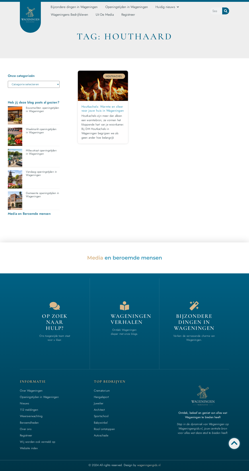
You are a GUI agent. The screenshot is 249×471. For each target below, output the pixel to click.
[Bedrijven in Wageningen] (124, 305)
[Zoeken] (225, 10)
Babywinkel (101, 423)
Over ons (25, 429)
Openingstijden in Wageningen (126, 7)
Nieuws (24, 403)
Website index (29, 448)
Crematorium (102, 390)
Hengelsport (101, 397)
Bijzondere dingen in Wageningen (74, 7)
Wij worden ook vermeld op (37, 442)
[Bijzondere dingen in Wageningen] (194, 305)
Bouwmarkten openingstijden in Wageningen (42, 109)
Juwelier (99, 403)
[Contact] (54, 305)
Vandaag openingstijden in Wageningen (41, 173)
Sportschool (101, 416)
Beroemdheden (29, 423)
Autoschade (101, 435)
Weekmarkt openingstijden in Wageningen (41, 130)
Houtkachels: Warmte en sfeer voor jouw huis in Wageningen (102, 108)
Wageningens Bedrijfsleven (69, 14)
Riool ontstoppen (104, 429)
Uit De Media (105, 14)
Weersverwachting (31, 416)
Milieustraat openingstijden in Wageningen (41, 152)
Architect (99, 410)
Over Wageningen (31, 390)
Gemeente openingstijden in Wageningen (42, 194)
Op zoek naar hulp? (55, 322)
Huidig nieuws (165, 7)
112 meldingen (29, 410)
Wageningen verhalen (131, 319)
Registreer (128, 14)
